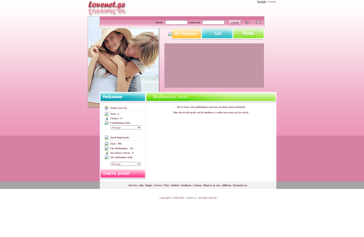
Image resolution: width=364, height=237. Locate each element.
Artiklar (175, 185)
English (261, 1)
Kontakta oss (240, 185)
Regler (149, 185)
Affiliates (226, 185)
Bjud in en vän (212, 185)
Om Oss (133, 185)
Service (158, 185)
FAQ (166, 185)
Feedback (186, 185)
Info (141, 185)
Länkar (197, 185)
